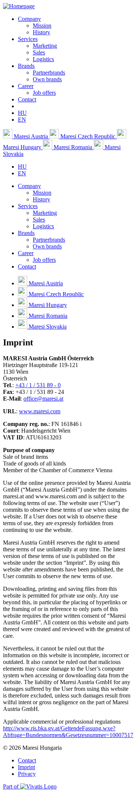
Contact (27, 99)
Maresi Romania (73, 147)
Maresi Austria (31, 136)
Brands (26, 66)
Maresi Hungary (47, 305)
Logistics (43, 59)
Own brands (47, 79)
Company (29, 19)
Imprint (26, 767)
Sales (39, 52)
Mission (42, 25)
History (41, 32)
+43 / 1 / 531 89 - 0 (38, 385)
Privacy (27, 774)
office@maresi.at (43, 398)
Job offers (44, 93)
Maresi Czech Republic (88, 136)
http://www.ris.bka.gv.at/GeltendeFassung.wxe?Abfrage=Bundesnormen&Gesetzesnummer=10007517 (68, 731)
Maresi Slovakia (47, 326)
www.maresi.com (39, 411)
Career (26, 86)
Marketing (45, 46)
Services (28, 39)
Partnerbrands (49, 72)
